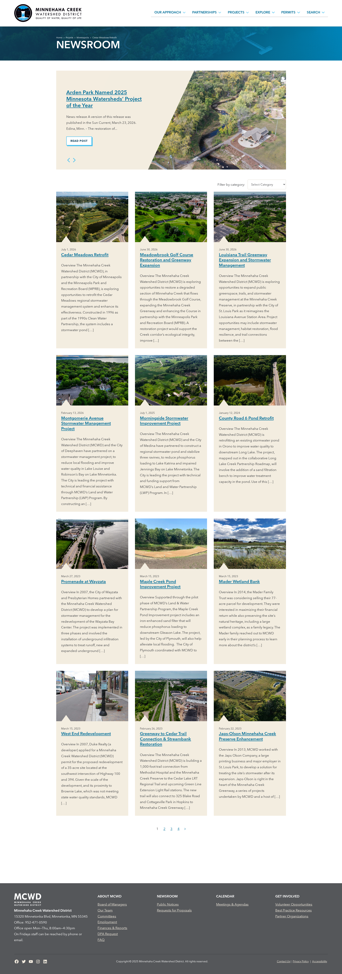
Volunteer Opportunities (293, 904)
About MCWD (110, 896)
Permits (288, 12)
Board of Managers (112, 904)
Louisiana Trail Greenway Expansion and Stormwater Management (245, 260)
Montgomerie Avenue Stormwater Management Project (86, 423)
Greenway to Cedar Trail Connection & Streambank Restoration (165, 739)
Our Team (105, 910)
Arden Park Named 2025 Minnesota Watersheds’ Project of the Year (104, 99)
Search (313, 12)
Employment (107, 922)
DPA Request (108, 934)
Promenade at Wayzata (83, 581)
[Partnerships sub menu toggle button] (219, 12)
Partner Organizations (291, 916)
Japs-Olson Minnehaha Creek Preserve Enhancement (247, 736)
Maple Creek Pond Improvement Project (160, 584)
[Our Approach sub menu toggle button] (184, 12)
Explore (263, 12)
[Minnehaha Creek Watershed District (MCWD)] (47, 13)
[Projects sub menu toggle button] (247, 12)
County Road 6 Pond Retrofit (246, 418)
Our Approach (167, 12)
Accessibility (319, 961)
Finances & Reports (112, 928)
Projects (236, 12)
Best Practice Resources (293, 910)
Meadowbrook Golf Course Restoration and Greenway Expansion (166, 260)
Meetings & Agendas (232, 904)
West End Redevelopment (86, 733)
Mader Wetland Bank (239, 581)
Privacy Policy (301, 961)
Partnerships (204, 12)
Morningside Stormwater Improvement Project (164, 420)
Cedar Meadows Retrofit (84, 254)
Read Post (79, 140)
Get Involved (287, 896)
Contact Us (283, 961)
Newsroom (167, 896)
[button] (69, 160)
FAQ (101, 940)
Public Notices (168, 904)
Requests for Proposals (174, 910)
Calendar (225, 896)
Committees (107, 916)
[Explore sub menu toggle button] (273, 12)
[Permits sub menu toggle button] (298, 12)
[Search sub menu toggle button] (323, 12)
